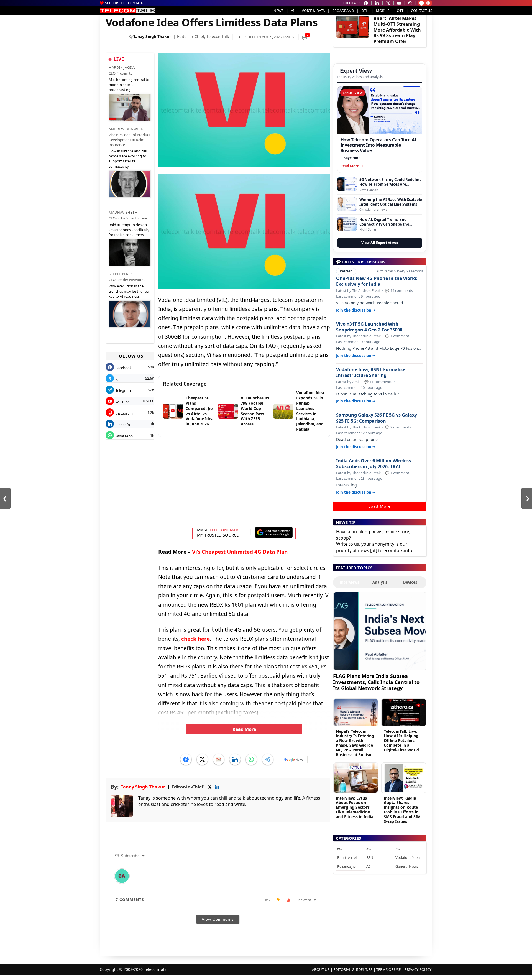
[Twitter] (202, 759)
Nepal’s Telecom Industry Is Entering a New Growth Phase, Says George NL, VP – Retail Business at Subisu (355, 743)
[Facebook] (185, 759)
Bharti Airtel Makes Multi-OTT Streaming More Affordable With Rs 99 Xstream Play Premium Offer (397, 29)
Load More (380, 506)
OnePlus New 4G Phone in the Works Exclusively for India (376, 281)
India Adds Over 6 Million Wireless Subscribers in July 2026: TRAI (373, 463)
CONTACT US (421, 10)
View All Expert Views (379, 242)
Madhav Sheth (123, 212)
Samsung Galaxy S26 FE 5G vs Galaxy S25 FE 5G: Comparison (376, 418)
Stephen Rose (122, 273)
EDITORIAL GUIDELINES (352, 969)
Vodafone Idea (407, 857)
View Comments (218, 919)
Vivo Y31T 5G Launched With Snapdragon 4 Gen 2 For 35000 (369, 327)
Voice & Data (313, 10)
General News (406, 866)
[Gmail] (218, 759)
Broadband (343, 10)
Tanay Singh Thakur (152, 36)
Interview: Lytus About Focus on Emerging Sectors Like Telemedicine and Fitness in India (354, 807)
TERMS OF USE (388, 969)
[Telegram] (267, 759)
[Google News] (294, 759)
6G (339, 848)
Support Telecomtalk (124, 3)
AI (292, 10)
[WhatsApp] (251, 759)
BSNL (370, 857)
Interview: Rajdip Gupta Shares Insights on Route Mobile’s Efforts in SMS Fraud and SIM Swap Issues (402, 809)
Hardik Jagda (122, 67)
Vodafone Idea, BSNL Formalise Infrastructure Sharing (370, 372)
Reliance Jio (346, 866)
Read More (244, 729)
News (278, 10)
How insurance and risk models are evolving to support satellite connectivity (128, 159)
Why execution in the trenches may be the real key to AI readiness (129, 291)
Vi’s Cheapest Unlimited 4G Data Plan (240, 551)
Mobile (382, 10)
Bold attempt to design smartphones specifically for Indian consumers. (129, 229)
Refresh (346, 271)
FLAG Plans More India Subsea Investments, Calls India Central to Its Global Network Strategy (376, 682)
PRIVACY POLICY (418, 969)
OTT (400, 10)
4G (397, 848)
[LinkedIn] (235, 759)
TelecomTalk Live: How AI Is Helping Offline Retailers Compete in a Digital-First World (401, 740)
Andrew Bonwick (126, 128)
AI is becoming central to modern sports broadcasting (129, 84)
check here (195, 638)
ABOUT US (320, 969)
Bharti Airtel (347, 857)
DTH (365, 10)
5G (368, 848)
